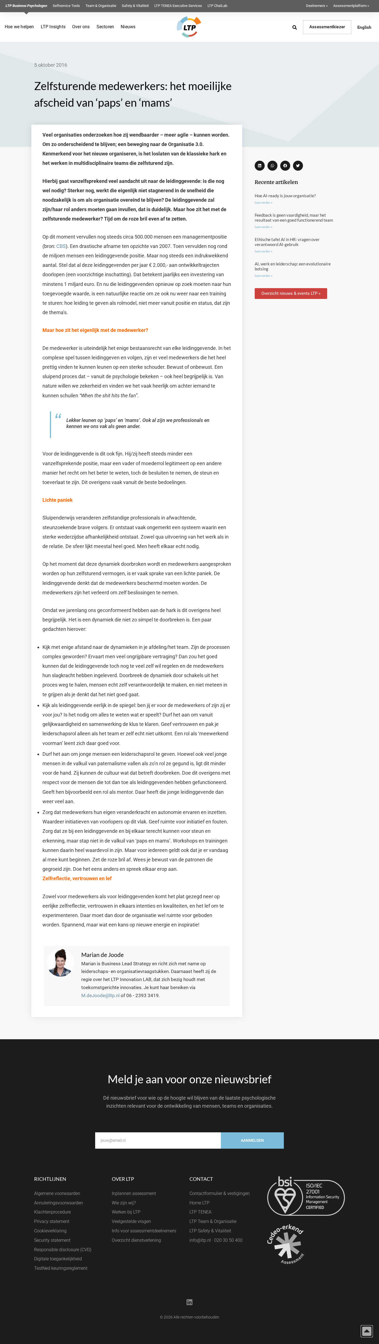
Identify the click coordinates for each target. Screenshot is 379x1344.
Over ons (81, 26)
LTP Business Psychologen (26, 6)
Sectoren (105, 26)
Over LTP (123, 1179)
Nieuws (128, 26)
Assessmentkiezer (327, 26)
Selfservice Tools (66, 6)
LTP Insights (53, 26)
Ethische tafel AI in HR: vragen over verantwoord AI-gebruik (287, 242)
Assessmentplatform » (351, 6)
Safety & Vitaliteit (135, 6)
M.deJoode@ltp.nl (100, 995)
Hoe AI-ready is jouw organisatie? (285, 195)
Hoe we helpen (19, 26)
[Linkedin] (189, 1302)
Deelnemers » (317, 6)
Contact (201, 1179)
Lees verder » (263, 202)
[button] (260, 166)
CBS (61, 246)
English (364, 27)
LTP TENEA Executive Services (178, 6)
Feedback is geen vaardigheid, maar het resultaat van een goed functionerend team (294, 217)
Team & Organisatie (100, 6)
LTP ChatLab (217, 6)
